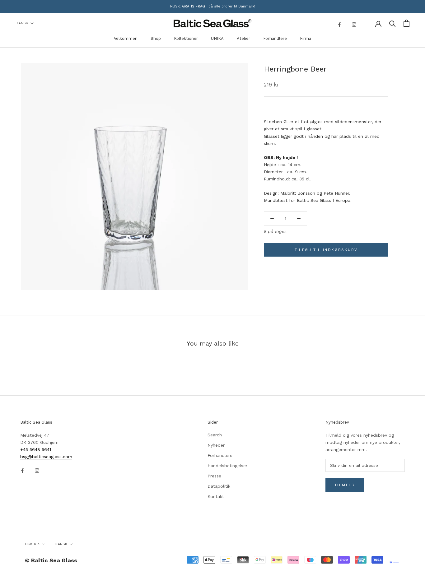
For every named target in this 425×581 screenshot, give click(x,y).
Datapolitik (219, 486)
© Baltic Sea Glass (51, 560)
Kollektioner (186, 38)
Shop (156, 38)
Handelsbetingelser (227, 465)
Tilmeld (344, 485)
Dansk (22, 23)
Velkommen (126, 38)
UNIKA (217, 38)
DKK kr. (32, 544)
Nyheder (216, 445)
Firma (305, 38)
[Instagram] (354, 24)
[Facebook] (339, 24)
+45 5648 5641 (35, 449)
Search (215, 434)
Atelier (243, 38)
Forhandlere (275, 38)
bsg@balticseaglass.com (46, 456)
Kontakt (216, 496)
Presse (214, 475)
